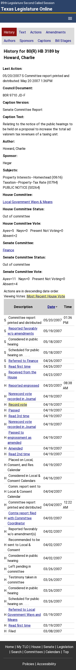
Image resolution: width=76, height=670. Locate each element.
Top (66, 652)
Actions (36, 32)
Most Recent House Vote (46, 296)
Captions (44, 41)
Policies (28, 664)
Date (51, 307)
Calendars (53, 652)
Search (16, 652)
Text (22, 32)
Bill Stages (63, 41)
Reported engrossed (23, 386)
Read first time (19, 367)
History (9, 32)
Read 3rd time (18, 416)
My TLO (22, 647)
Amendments (56, 32)
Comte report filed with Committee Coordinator (22, 518)
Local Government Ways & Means (28, 202)
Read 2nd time (19, 454)
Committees (33, 652)
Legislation (65, 647)
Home (9, 647)
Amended (15, 448)
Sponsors (27, 41)
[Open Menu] (70, 18)
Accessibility (46, 664)
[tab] (9, 32)
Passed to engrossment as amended (19, 438)
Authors (9, 41)
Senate (48, 647)
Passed (14, 410)
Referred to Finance (23, 361)
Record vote (17, 405)
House (36, 647)
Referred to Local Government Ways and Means (24, 615)
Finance (8, 250)
